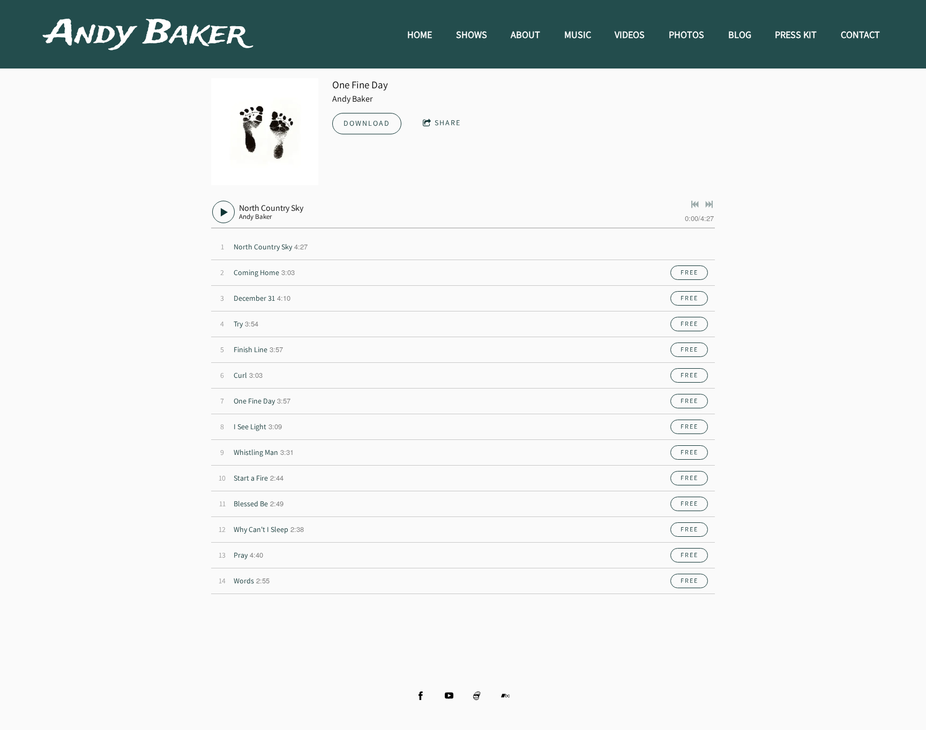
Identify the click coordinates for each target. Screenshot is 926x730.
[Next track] (709, 204)
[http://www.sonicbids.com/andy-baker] (477, 695)
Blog (739, 34)
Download (366, 123)
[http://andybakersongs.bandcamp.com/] (505, 695)
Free (689, 272)
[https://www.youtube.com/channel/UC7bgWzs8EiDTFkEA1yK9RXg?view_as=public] (449, 695)
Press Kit (796, 34)
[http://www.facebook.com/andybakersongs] (420, 695)
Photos (686, 34)
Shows (471, 34)
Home (419, 34)
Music (577, 34)
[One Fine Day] (264, 131)
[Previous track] (695, 204)
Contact (860, 34)
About (525, 34)
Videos (630, 34)
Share (448, 122)
